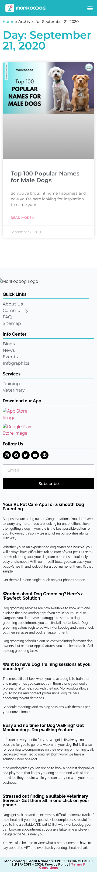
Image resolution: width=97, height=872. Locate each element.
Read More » (22, 218)
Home (8, 21)
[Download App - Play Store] (21, 430)
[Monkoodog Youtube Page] (35, 455)
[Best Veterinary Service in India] (25, 8)
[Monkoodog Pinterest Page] (44, 455)
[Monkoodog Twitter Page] (26, 455)
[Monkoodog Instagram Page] (7, 455)
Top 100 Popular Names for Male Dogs (45, 177)
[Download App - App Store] (19, 414)
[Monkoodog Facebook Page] (16, 455)
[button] (89, 8)
